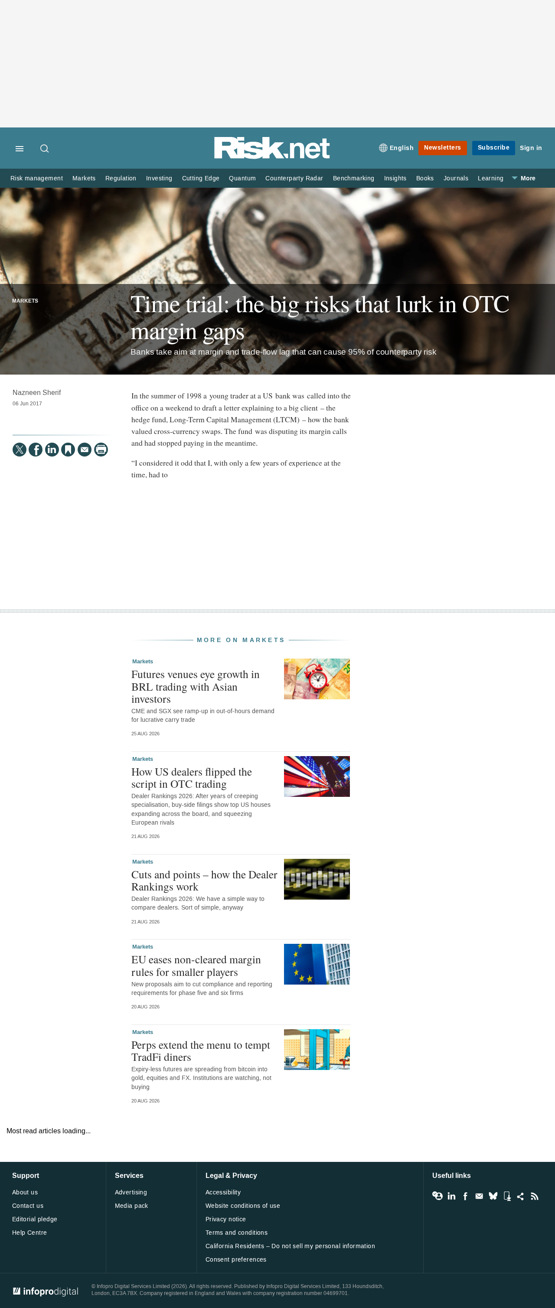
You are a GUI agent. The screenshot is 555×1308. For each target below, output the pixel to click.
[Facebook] (35, 450)
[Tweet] (19, 450)
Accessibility (223, 1192)
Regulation (121, 178)
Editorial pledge (35, 1219)
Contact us (27, 1206)
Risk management (36, 178)
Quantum (242, 178)
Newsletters (442, 147)
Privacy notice (226, 1219)
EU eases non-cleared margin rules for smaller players (196, 965)
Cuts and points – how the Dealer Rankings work (204, 880)
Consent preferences (236, 1260)
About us (25, 1192)
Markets (84, 178)
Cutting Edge (201, 178)
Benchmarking (354, 178)
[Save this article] (68, 450)
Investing (159, 178)
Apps (507, 1196)
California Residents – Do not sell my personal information (290, 1246)
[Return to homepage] (272, 157)
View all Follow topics (437, 1196)
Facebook (465, 1196)
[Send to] (84, 450)
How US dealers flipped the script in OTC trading (191, 777)
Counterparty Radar (294, 178)
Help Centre (29, 1233)
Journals (456, 178)
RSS (534, 1196)
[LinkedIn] (52, 450)
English (402, 148)
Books (425, 178)
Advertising (131, 1192)
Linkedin (451, 1196)
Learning (490, 178)
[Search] (45, 149)
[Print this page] (101, 450)
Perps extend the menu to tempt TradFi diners (200, 1050)
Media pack (131, 1206)
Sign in (531, 148)
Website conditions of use (243, 1206)
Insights (395, 178)
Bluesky (493, 1196)
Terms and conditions (237, 1233)
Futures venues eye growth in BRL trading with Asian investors (195, 686)
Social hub (521, 1196)
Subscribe (494, 147)
